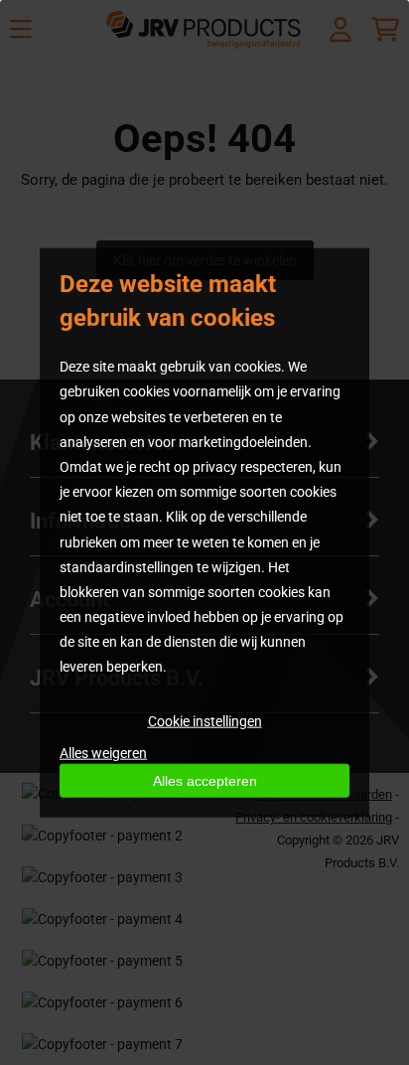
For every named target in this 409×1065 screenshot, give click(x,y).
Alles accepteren (205, 780)
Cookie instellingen (205, 720)
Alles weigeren (103, 752)
